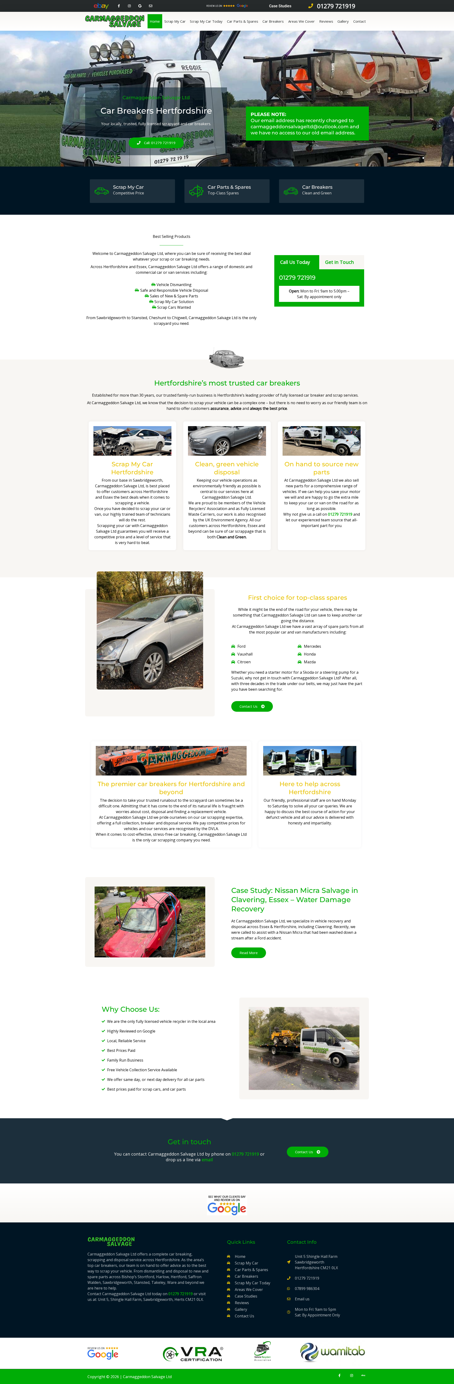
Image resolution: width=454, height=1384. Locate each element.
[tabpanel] (319, 288)
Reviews (326, 21)
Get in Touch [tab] (339, 262)
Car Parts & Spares (242, 21)
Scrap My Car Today (206, 21)
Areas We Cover (301, 21)
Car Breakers (273, 21)
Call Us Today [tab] (295, 262)
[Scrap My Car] (102, 191)
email (207, 1159)
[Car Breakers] (291, 191)
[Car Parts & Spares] (196, 191)
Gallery (343, 21)
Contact (359, 21)
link (290, 1323)
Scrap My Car (175, 21)
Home (155, 21)
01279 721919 (297, 277)
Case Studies (280, 6)
